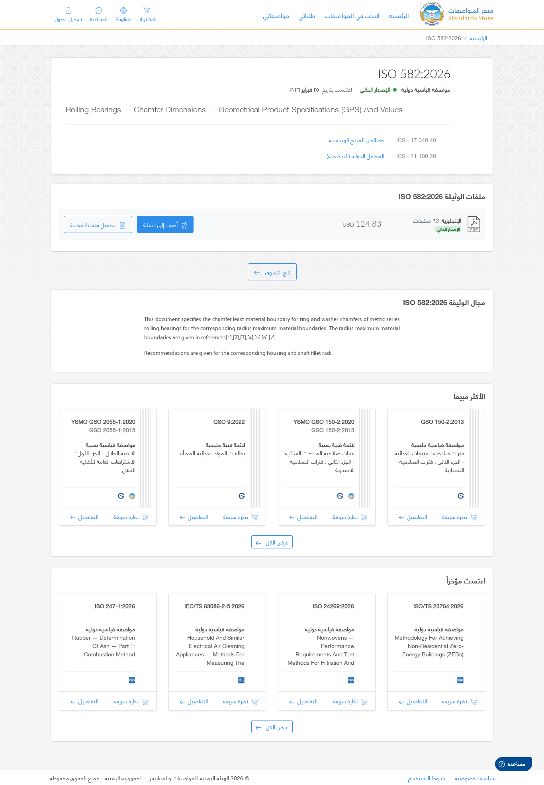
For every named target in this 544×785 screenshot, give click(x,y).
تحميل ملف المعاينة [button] (94, 224)
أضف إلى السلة (162, 224)
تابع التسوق (275, 272)
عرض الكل (274, 542)
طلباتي (307, 15)
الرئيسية (396, 15)
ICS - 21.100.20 (416, 156)
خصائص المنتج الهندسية (356, 140)
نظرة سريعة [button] (456, 516)
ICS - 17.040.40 (416, 140)
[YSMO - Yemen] (456, 15)
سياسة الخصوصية (475, 778)
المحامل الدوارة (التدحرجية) (355, 156)
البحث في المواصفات (350, 15)
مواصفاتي (276, 15)
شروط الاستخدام (426, 778)
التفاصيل (415, 516)
